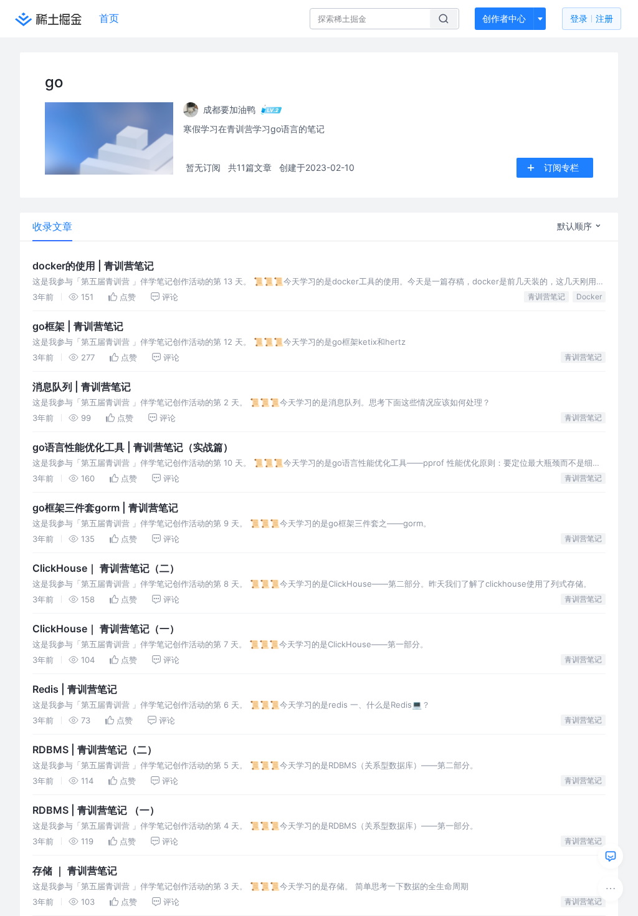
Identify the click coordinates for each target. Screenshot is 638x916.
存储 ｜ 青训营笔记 (74, 870)
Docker (589, 296)
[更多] (610, 888)
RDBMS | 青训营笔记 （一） (96, 810)
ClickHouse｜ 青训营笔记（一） (105, 628)
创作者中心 (504, 18)
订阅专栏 (561, 167)
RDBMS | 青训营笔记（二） (94, 749)
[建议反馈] (610, 856)
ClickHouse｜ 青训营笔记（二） (105, 568)
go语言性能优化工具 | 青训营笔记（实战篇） (132, 447)
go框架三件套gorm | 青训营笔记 (105, 507)
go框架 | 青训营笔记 (77, 326)
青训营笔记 (546, 296)
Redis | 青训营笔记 (74, 689)
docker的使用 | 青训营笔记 (93, 265)
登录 (591, 18)
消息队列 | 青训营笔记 (81, 386)
